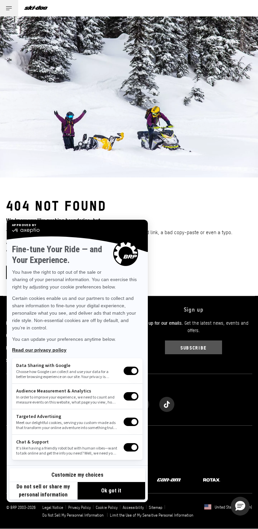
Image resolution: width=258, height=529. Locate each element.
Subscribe (193, 347)
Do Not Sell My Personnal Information (72, 515)
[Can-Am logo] (168, 479)
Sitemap (155, 507)
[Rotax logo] (211, 479)
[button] (240, 506)
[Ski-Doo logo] (36, 8)
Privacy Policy (79, 507)
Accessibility (133, 507)
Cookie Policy (107, 507)
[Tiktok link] (166, 403)
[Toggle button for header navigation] (9, 8)
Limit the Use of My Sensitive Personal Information (151, 515)
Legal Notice (52, 507)
